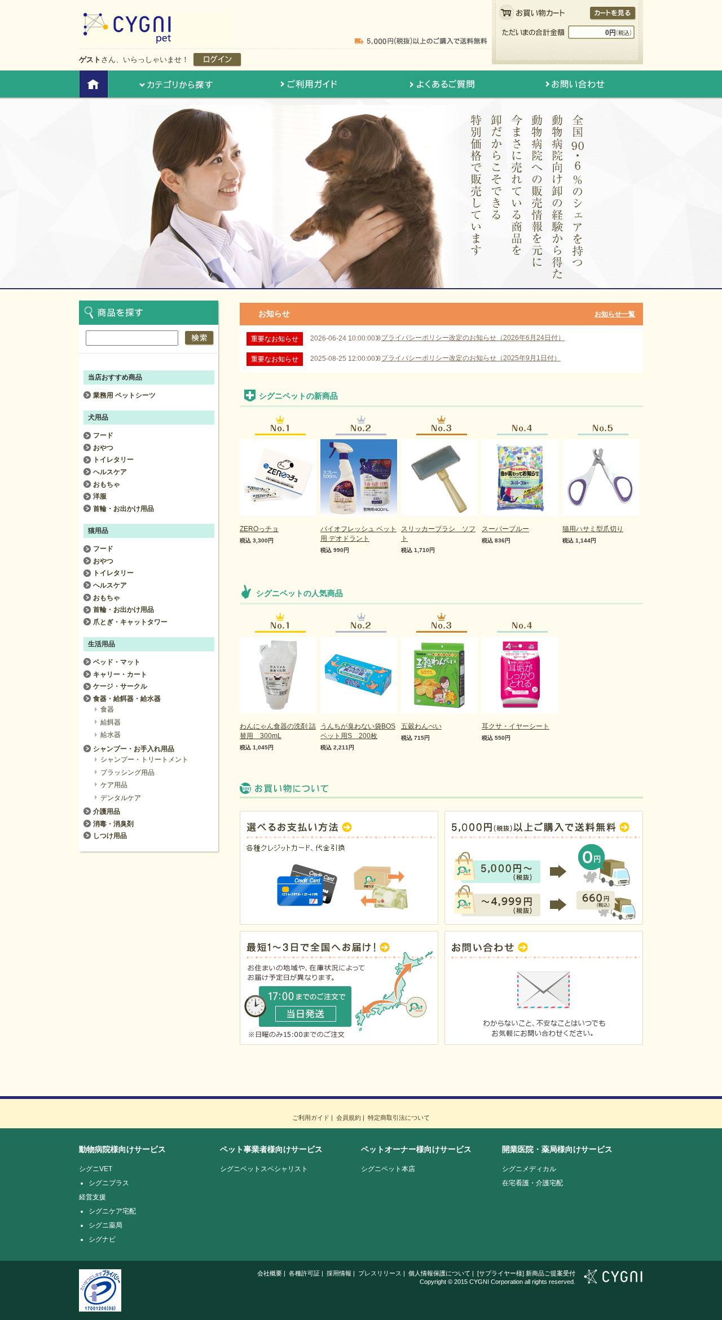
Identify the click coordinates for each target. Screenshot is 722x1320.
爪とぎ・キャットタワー (130, 622)
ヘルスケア (110, 472)
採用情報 (339, 1273)
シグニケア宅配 (112, 1211)
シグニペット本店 (388, 1169)
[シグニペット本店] (156, 38)
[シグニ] (613, 1279)
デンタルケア (120, 798)
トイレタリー (113, 459)
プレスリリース (380, 1273)
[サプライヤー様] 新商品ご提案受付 (526, 1273)
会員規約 (348, 1117)
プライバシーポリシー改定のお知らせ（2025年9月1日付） (471, 358)
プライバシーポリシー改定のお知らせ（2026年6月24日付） (473, 338)
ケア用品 (113, 785)
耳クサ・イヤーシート (515, 726)
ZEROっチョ (259, 529)
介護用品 (106, 811)
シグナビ (102, 1239)
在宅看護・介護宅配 (532, 1183)
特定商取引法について (399, 1117)
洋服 (100, 496)
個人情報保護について (439, 1273)
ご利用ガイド (310, 1117)
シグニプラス (109, 1183)
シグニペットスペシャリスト (264, 1169)
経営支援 (92, 1197)
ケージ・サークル (120, 686)
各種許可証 (304, 1273)
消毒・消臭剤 (113, 824)
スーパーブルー (505, 529)
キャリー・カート (120, 674)
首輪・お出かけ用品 (123, 509)
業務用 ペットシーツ (124, 395)
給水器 (110, 735)
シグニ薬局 (105, 1225)
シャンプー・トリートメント (144, 759)
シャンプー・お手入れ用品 (133, 749)
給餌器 (110, 722)
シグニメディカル (529, 1169)
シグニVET (95, 1169)
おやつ (103, 448)
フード (103, 435)
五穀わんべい (421, 726)
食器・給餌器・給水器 (127, 699)
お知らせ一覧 (615, 314)
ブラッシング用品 (127, 772)
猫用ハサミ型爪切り (592, 529)
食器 (107, 709)
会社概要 (269, 1273)
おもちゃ (106, 484)
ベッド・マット (116, 662)
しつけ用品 (110, 836)
